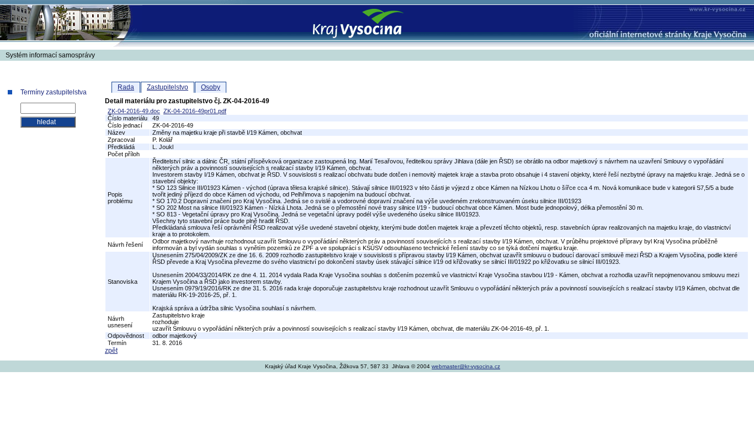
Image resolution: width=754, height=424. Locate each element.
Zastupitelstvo (167, 87)
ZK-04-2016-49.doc (134, 111)
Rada (126, 87)
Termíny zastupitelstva (53, 92)
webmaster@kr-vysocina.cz (466, 366)
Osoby (210, 87)
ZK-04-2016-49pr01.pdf (194, 111)
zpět (111, 350)
